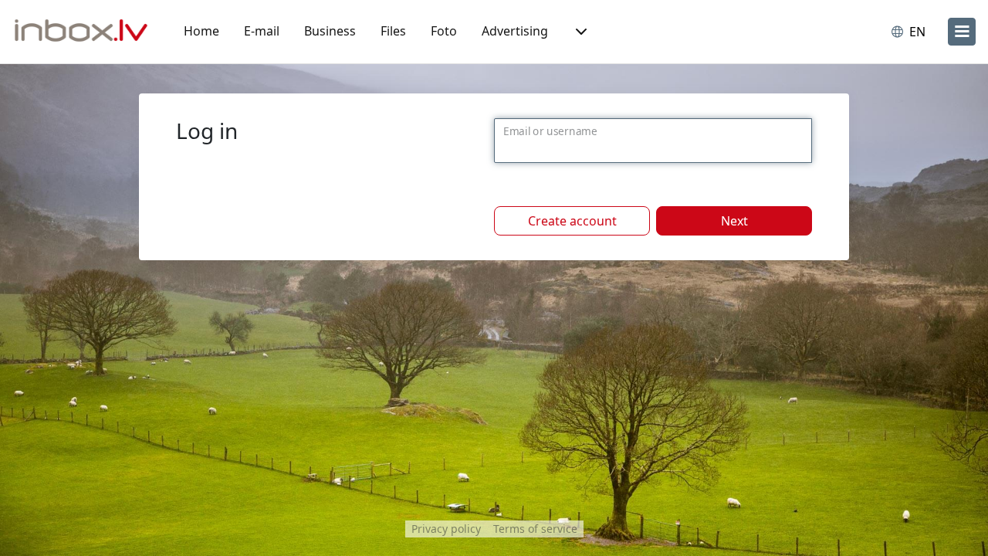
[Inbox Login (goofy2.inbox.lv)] (81, 31)
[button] (579, 32)
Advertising (515, 30)
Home (201, 30)
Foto (444, 30)
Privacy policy (446, 528)
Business (330, 30)
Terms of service (535, 528)
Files (393, 30)
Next (734, 220)
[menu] (962, 32)
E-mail (261, 30)
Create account (572, 220)
